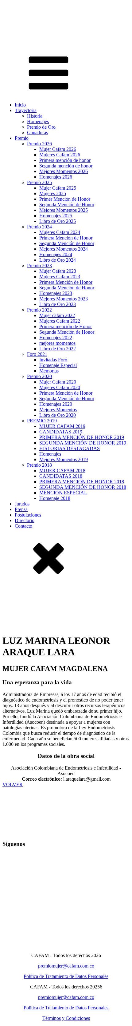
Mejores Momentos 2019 (63, 459)
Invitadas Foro (53, 359)
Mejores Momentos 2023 (63, 298)
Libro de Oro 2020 (57, 415)
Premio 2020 (39, 376)
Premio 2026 (39, 143)
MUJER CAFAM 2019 (62, 426)
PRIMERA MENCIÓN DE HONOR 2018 (81, 481)
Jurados (22, 503)
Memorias (49, 370)
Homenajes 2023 (55, 293)
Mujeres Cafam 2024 (59, 232)
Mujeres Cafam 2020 (59, 387)
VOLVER (12, 784)
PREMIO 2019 (42, 420)
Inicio (20, 104)
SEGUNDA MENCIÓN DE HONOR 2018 (82, 487)
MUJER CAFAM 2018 (62, 470)
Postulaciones (28, 514)
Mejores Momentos (58, 409)
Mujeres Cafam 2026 (59, 154)
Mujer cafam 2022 (57, 315)
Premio (22, 138)
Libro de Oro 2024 (57, 260)
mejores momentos (57, 343)
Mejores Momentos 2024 (63, 248)
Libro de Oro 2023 (57, 304)
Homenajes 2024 (55, 254)
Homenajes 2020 (55, 404)
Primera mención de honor (65, 160)
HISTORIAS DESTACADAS (69, 448)
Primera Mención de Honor (65, 237)
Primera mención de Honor (65, 326)
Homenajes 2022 (55, 337)
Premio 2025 (39, 182)
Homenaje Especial (58, 365)
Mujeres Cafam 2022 (59, 321)
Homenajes (38, 121)
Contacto (23, 526)
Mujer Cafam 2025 (57, 188)
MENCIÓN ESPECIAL (63, 492)
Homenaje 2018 (54, 498)
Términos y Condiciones (66, 1018)
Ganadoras (37, 132)
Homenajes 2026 (55, 176)
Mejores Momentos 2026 (63, 171)
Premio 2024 (39, 226)
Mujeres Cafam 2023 (59, 276)
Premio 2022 (39, 309)
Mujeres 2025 (52, 193)
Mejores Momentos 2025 (63, 210)
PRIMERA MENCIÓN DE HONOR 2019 (81, 437)
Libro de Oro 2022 (57, 348)
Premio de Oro (41, 127)
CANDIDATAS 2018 (60, 476)
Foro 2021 (37, 354)
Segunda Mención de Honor (66, 204)
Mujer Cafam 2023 (57, 271)
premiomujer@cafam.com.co (66, 965)
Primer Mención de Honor (64, 199)
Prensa (21, 509)
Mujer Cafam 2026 (57, 149)
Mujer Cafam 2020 (57, 381)
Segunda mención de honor (65, 165)
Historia (34, 116)
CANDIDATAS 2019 (60, 431)
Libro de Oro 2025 (57, 221)
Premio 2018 (39, 465)
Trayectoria (26, 110)
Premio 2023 (39, 265)
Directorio (24, 520)
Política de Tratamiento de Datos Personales (66, 976)
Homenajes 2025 (55, 215)
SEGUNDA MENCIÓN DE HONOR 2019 (82, 442)
